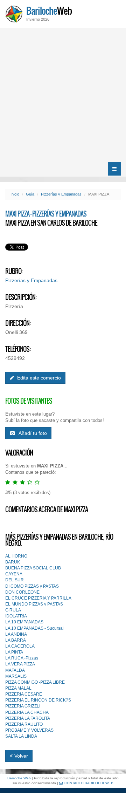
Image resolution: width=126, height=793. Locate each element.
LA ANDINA (16, 634)
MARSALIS (16, 676)
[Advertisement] (63, 95)
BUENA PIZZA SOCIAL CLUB (33, 568)
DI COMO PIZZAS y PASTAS (32, 586)
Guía (30, 194)
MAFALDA (15, 670)
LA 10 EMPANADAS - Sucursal (34, 628)
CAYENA (13, 574)
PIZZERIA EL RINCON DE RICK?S (38, 700)
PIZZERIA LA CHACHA (27, 712)
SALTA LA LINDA (21, 736)
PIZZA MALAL (18, 688)
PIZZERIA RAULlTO (24, 724)
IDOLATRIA (16, 616)
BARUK (12, 562)
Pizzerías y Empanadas (61, 194)
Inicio (14, 194)
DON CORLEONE (22, 592)
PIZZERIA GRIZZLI (22, 706)
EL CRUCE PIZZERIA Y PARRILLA (38, 598)
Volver (21, 756)
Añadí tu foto (33, 433)
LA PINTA (14, 652)
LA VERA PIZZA (20, 664)
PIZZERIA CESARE (23, 694)
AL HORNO (16, 556)
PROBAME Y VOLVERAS (29, 730)
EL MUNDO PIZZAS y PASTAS (34, 604)
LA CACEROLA (20, 646)
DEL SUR (14, 579)
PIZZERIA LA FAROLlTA (27, 718)
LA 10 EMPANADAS (24, 622)
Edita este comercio (38, 378)
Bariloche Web (19, 778)
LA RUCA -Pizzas (21, 658)
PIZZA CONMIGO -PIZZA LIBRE (35, 682)
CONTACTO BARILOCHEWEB (88, 783)
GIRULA (13, 610)
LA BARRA (15, 640)
